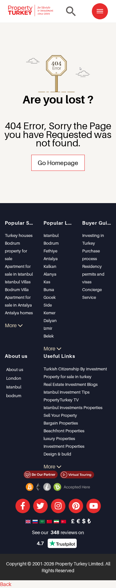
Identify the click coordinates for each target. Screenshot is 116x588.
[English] (28, 520)
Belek (49, 335)
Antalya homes (19, 312)
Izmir (48, 328)
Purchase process (91, 254)
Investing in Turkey (93, 239)
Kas (47, 281)
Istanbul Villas (18, 281)
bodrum (13, 395)
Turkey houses (19, 235)
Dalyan (50, 320)
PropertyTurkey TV (61, 399)
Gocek (50, 297)
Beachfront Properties (64, 430)
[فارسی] (57, 520)
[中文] (49, 520)
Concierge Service (92, 293)
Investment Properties (64, 446)
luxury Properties (59, 438)
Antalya (51, 258)
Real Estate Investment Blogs (71, 384)
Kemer (49, 312)
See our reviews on (58, 532)
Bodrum (51, 243)
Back (5, 584)
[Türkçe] (64, 520)
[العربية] (42, 520)
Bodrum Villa (17, 289)
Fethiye (50, 250)
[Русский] (35, 520)
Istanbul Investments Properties (73, 407)
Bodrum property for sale (16, 250)
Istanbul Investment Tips (67, 392)
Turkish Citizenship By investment (75, 368)
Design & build (57, 453)
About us (14, 369)
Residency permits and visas (93, 274)
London (13, 378)
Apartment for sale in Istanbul (19, 270)
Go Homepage (58, 162)
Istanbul (51, 235)
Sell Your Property (60, 415)
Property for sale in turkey (68, 376)
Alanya (50, 274)
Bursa (49, 289)
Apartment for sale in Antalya (18, 301)
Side (48, 305)
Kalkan (50, 266)
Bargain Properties (61, 423)
